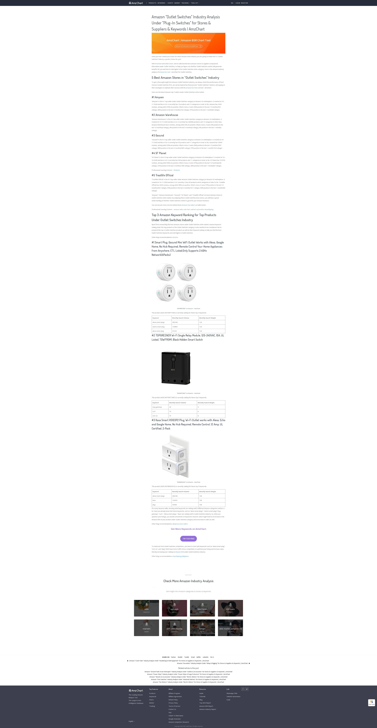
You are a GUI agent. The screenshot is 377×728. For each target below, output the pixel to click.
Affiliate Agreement (175, 696)
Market (177, 3)
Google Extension (175, 719)
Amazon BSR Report (206, 706)
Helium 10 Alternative (176, 716)
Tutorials (202, 696)
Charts (170, 3)
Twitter (173, 657)
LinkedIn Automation (233, 696)
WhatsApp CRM (232, 693)
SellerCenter (169, 64)
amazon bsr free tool (193, 88)
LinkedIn (205, 657)
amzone (175, 237)
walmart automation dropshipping (202, 209)
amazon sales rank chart (182, 209)
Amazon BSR (179, 552)
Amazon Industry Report (207, 709)
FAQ (170, 712)
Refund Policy (173, 700)
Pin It (212, 657)
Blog (200, 700)
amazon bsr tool (164, 72)
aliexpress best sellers (180, 524)
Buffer (199, 657)
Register (244, 3)
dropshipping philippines (180, 556)
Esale (228, 700)
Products (152, 3)
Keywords (152, 696)
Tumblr (186, 657)
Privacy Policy (173, 703)
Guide (201, 693)
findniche (177, 170)
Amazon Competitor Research (179, 722)
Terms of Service (174, 706)
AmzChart (158, 64)
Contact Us (172, 709)
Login (238, 3)
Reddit (180, 657)
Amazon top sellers (188, 205)
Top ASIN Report (205, 703)
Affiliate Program (174, 693)
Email (193, 657)
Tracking (152, 706)
